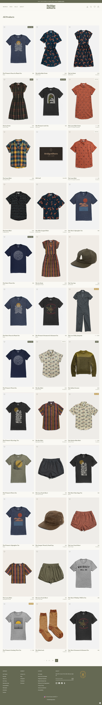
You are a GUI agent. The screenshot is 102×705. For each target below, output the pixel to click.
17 (52, 660)
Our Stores (5, 674)
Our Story (5, 680)
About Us (5, 678)
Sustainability (5, 685)
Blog (21, 676)
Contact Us (22, 674)
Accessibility (40, 690)
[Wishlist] (94, 6)
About (22, 6)
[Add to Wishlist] (4, 27)
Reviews (4, 676)
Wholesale (5, 687)
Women (5, 6)
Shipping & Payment (42, 678)
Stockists (5, 690)
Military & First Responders (43, 683)
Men (11, 6)
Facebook (22, 680)
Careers (4, 692)
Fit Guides (40, 674)
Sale (16, 6)
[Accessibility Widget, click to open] (100, 703)
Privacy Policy (41, 685)
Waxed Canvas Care (42, 680)
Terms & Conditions (42, 687)
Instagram (22, 678)
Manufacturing (6, 683)
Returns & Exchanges (42, 676)
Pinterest (22, 683)
